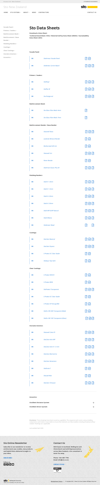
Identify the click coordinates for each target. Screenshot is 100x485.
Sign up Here (8, 458)
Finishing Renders (10, 44)
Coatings (7, 47)
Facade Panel (8, 27)
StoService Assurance (90, 1)
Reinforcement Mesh (11, 34)
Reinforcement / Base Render (11, 38)
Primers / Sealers (10, 30)
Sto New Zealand (15, 7)
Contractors (43, 12)
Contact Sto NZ (59, 464)
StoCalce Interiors (10, 54)
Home (6, 12)
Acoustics (7, 57)
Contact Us (91, 12)
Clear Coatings (9, 50)
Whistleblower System (56, 481)
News (34, 12)
